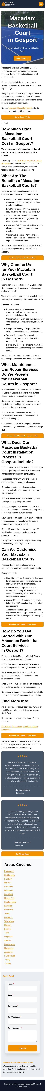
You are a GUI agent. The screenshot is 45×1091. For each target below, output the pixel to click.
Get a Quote (21, 58)
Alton (6, 933)
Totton (6, 914)
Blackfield (8, 894)
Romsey (7, 925)
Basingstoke (9, 944)
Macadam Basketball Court (20, 108)
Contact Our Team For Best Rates (22, 258)
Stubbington (17, 726)
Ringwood (8, 937)
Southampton (10, 902)
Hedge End (9, 898)
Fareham (27, 726)
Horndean (8, 890)
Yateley (7, 964)
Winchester (9, 921)
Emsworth (5, 729)
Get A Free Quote (23, 854)
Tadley (7, 960)
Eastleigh (8, 906)
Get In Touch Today (23, 117)
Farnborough (9, 956)
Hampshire (9, 948)
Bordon (7, 929)
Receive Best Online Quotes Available (22, 436)
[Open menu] (41, 4)
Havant (35, 726)
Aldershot (8, 952)
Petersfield (8, 910)
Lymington (8, 917)
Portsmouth (6, 726)
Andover (8, 940)
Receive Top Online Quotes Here (22, 624)
